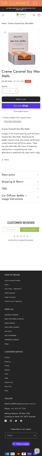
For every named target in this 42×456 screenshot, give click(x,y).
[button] (2, 15)
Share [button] (6, 159)
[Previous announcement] (2, 9)
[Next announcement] (39, 9)
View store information (12, 121)
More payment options (21, 111)
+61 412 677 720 (18, 408)
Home (4, 23)
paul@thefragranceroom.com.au (22, 403)
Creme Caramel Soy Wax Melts (20, 23)
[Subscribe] (34, 435)
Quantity (4, 86)
